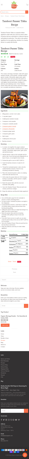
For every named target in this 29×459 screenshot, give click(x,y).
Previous (14, 269)
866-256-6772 (4, 440)
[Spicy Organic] (14, 5)
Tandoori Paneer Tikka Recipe (18, 16)
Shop (2, 336)
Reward (3, 375)
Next (14, 272)
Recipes (7, 16)
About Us (3, 344)
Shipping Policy (5, 369)
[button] (4, 320)
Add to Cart (5, 325)
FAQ (2, 377)
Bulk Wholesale (5, 361)
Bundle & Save (5, 338)
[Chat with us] (25, 455)
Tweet (14, 261)
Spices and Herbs (5, 358)
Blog (2, 342)
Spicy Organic (12, 455)
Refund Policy (4, 367)
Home (2, 16)
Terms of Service (5, 371)
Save (13, 57)
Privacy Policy (4, 365)
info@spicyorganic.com (7, 435)
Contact (3, 346)
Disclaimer (3, 373)
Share (9, 261)
